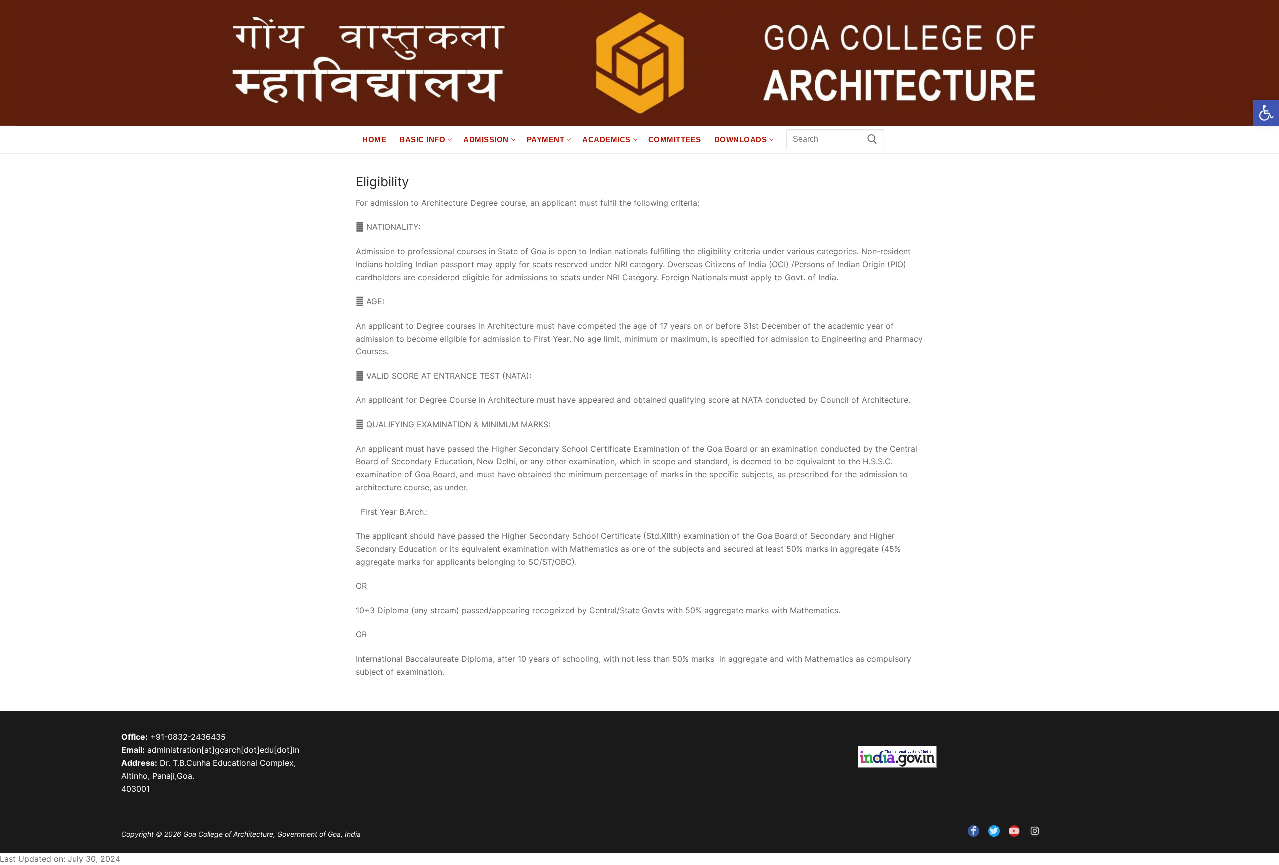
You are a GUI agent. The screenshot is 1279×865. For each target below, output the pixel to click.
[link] (1266, 113)
